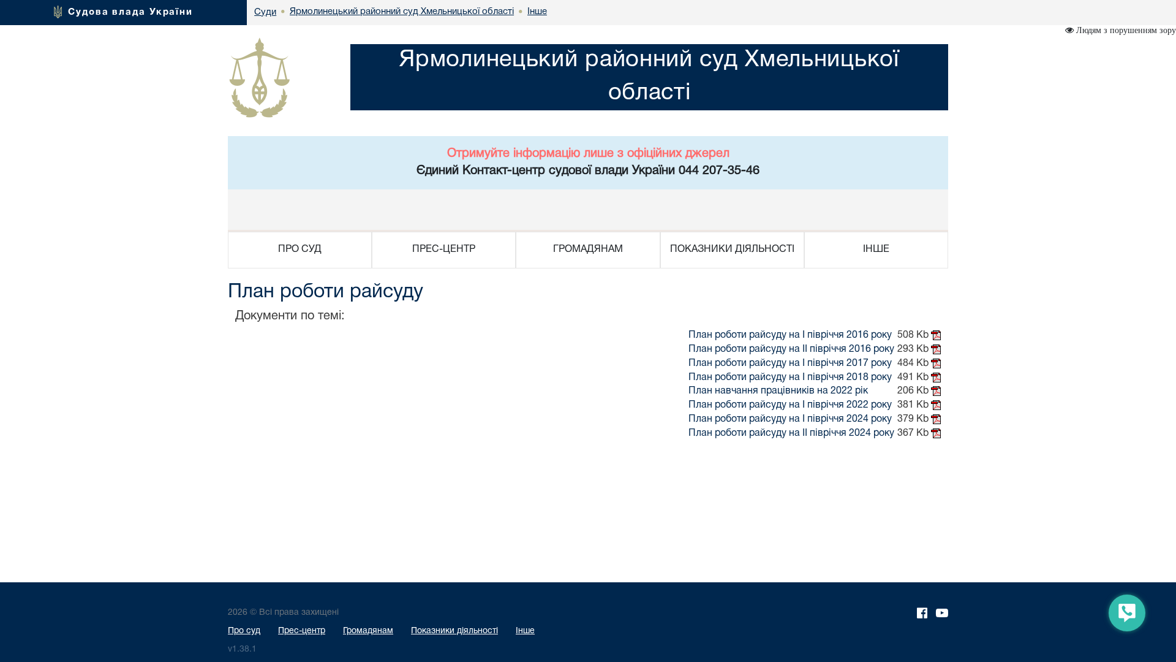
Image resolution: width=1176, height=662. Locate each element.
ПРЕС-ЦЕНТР (443, 249)
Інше (525, 631)
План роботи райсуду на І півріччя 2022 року (790, 405)
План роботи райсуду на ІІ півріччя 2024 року (791, 433)
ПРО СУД (300, 249)
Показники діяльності (454, 631)
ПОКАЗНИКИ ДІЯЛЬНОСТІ (732, 249)
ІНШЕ (876, 249)
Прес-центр (301, 631)
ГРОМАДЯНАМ (588, 249)
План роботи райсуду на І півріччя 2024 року (790, 419)
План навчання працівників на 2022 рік (778, 391)
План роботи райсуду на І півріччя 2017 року (790, 363)
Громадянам (368, 631)
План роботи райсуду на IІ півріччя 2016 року (791, 349)
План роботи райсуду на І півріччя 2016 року (790, 335)
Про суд (244, 631)
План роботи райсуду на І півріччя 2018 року (790, 377)
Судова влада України (130, 12)
